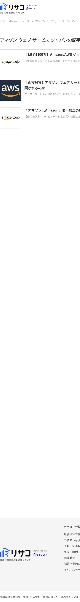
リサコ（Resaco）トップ (14, 21)
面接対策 (69, 558)
